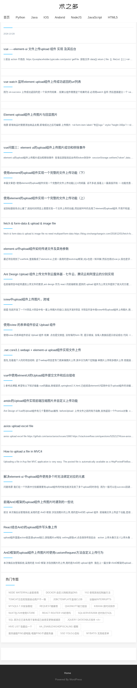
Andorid (60, 17)
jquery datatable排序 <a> (83, 619)
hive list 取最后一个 (20, 626)
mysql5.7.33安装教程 (20, 606)
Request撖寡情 (49, 606)
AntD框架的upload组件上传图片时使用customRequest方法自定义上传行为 (53, 552)
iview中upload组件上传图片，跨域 (26, 299)
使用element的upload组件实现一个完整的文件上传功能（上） (45, 198)
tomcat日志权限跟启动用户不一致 (27, 599)
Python (20, 17)
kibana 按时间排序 (104, 606)
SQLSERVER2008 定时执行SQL (95, 613)
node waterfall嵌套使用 (24, 592)
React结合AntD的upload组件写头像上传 (30, 527)
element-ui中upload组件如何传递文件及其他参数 (36, 249)
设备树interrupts (100, 599)
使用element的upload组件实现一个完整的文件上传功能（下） (45, 173)
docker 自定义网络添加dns (61, 592)
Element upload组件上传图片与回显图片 (30, 114)
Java (34, 17)
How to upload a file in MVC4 (23, 451)
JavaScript (95, 17)
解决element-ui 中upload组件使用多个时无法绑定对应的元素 (44, 476)
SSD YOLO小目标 (69, 633)
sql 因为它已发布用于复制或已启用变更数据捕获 (34, 619)
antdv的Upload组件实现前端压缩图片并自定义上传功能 (41, 401)
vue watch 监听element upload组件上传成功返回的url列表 (42, 82)
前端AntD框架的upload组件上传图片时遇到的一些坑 (38, 502)
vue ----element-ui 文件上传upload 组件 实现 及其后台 (40, 49)
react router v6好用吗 (56, 613)
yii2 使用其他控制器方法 (97, 592)
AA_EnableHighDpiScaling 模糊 (58, 626)
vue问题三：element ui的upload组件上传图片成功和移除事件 (44, 147)
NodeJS (76, 17)
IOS (46, 17)
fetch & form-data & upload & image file (30, 223)
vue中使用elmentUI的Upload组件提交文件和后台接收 (39, 375)
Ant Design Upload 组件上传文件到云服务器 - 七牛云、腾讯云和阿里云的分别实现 (59, 274)
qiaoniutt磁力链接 (76, 606)
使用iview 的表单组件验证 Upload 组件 (30, 325)
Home (67, 673)
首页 (7, 17)
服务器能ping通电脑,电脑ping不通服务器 (31, 633)
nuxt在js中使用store (22, 613)
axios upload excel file (18, 426)
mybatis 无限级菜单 (97, 633)
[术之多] (68, 6)
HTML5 (113, 17)
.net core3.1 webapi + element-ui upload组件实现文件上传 (42, 350)
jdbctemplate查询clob (67, 599)
